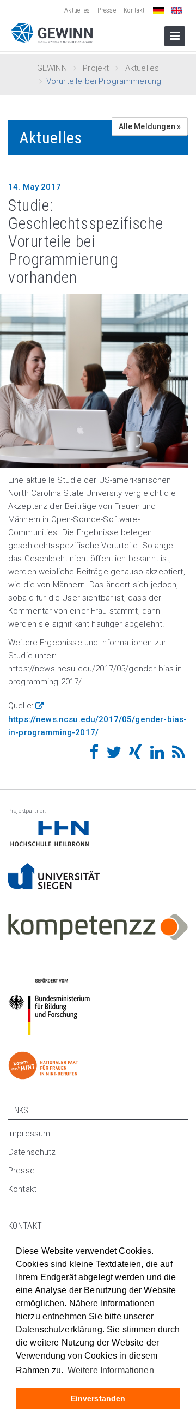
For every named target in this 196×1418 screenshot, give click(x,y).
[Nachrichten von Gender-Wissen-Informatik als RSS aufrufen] (178, 755)
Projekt (96, 68)
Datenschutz (32, 1152)
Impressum (29, 1133)
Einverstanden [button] (98, 1398)
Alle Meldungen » (150, 126)
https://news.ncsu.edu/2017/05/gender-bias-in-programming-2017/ (97, 725)
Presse (106, 10)
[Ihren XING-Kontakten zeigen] (135, 755)
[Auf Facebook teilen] (94, 755)
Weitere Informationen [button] (111, 1370)
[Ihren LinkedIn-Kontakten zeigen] (157, 755)
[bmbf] (98, 834)
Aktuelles (77, 10)
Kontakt (134, 10)
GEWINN (52, 68)
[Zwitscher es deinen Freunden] (113, 755)
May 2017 (34, 187)
